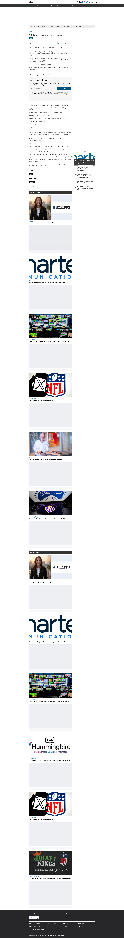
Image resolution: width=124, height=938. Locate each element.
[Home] (29, 5)
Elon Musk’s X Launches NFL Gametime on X (85, 182)
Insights (39, 6)
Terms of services (49, 92)
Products (46, 6)
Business (31, 31)
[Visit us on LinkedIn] (82, 2)
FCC (58, 26)
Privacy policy (65, 923)
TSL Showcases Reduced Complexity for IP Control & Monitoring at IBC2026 (84, 176)
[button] (94, 2)
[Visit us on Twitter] (80, 2)
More (77, 6)
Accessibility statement (34, 926)
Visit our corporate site (79, 913)
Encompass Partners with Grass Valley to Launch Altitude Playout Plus (85, 169)
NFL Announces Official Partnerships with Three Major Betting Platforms (85, 188)
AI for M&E (78, 26)
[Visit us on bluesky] (87, 2)
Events (53, 6)
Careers (47, 926)
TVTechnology (38, 38)
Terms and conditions (34, 923)
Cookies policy (81, 923)
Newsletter (69, 43)
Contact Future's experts (51, 923)
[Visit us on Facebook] (77, 2)
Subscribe (71, 6)
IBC (52, 26)
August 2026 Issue (42, 26)
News (33, 6)
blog (31, 174)
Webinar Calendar (67, 26)
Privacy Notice (36, 93)
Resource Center (61, 6)
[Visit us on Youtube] (84, 2)
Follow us (62, 43)
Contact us (64, 926)
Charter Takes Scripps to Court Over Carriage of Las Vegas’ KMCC (85, 162)
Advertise (80, 926)
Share (32, 43)
